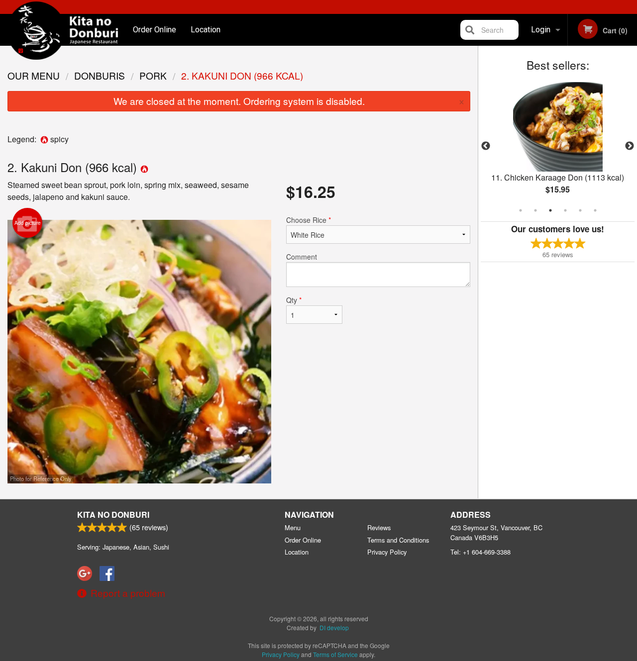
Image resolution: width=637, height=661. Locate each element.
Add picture (27, 222)
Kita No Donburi (113, 514)
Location (205, 29)
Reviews (379, 527)
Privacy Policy (387, 552)
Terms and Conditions (398, 540)
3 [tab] (550, 210)
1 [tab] (521, 210)
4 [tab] (565, 210)
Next (630, 146)
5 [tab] (580, 210)
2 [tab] (535, 210)
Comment (301, 257)
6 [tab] (595, 210)
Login (540, 29)
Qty (294, 300)
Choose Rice (308, 220)
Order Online (154, 29)
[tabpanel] (557, 146)
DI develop (334, 627)
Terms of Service (335, 654)
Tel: (480, 552)
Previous (486, 146)
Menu (293, 527)
